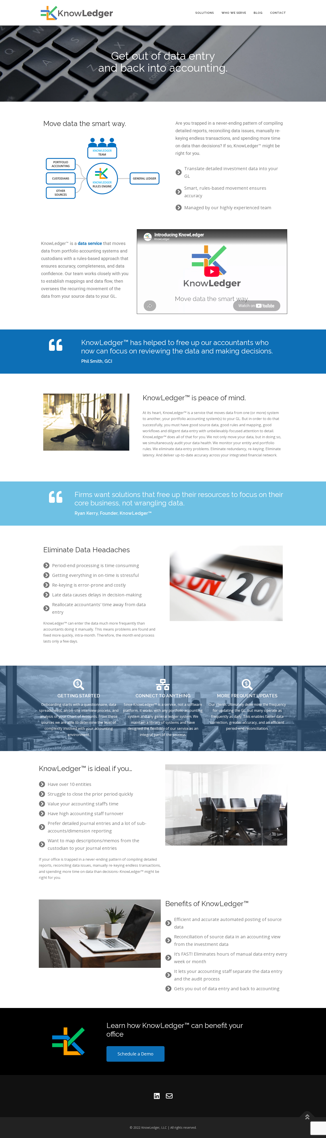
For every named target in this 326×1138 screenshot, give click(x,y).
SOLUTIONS (204, 12)
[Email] (169, 1096)
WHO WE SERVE (234, 12)
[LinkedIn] (156, 1096)
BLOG (258, 12)
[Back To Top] (307, 1117)
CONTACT (278, 12)
